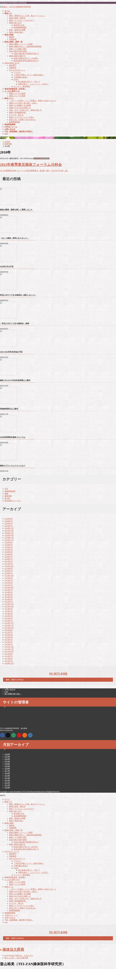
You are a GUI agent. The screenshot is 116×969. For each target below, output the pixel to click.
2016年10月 (9, 566)
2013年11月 (9, 604)
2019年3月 (9, 550)
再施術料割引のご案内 (9, 409)
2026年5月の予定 (7, 266)
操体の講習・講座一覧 (14, 830)
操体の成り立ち (15, 23)
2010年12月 (9, 663)
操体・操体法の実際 (17, 30)
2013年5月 (9, 616)
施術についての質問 (17, 93)
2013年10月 (9, 606)
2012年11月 (9, 625)
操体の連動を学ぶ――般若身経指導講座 (25, 46)
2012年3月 (9, 640)
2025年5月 (9, 526)
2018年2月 (9, 559)
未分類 (7, 498)
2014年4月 (9, 597)
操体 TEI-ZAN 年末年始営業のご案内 (15, 380)
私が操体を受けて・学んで (29, 82)
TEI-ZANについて (12, 852)
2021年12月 (9, 531)
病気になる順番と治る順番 (20, 105)
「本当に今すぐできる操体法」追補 (14, 323)
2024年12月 (9, 528)
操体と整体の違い (16, 32)
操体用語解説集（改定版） (15, 877)
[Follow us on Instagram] (30, 735)
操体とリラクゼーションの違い (21, 117)
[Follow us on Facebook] (2, 735)
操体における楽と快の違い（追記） (23, 103)
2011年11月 (9, 649)
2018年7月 (9, 557)
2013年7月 (9, 611)
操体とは (8, 802)
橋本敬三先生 (19, 25)
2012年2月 (9, 642)
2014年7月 (9, 590)
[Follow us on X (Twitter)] (8, 735)
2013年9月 (9, 609)
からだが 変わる (16, 115)
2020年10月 (9, 535)
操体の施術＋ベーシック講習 (21, 44)
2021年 (7, 761)
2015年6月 (9, 578)
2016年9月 (9, 569)
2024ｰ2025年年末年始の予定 (11, 352)
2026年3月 (9, 523)
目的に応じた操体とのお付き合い (22, 120)
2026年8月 (9, 519)
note (6, 922)
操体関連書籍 (10, 913)
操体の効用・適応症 (17, 18)
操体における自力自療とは (20, 108)
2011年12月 (9, 647)
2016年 (7, 773)
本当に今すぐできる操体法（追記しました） (18, 295)
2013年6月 (9, 614)
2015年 (7, 776)
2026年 (7, 754)
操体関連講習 (10, 491)
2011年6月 (9, 659)
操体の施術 (9, 823)
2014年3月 (9, 599)
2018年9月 (9, 552)
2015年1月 (9, 585)
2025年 (7, 757)
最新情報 (8, 496)
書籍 (6, 494)
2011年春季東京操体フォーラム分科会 (31, 164)
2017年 (7, 771)
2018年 (7, 769)
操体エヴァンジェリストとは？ (12, 466)
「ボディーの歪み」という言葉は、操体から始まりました (32, 101)
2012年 (7, 783)
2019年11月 (9, 540)
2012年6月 (9, 635)
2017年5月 (9, 561)
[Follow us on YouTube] (19, 735)
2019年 (7, 766)
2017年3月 (9, 564)
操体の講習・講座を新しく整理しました (16, 210)
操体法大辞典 (13, 949)
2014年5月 (9, 595)
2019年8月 (9, 542)
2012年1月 (9, 644)
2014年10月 (9, 587)
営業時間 (12, 39)
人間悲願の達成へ (21, 77)
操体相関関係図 (20, 27)
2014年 (7, 778)
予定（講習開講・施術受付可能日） (19, 920)
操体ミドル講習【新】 (18, 49)
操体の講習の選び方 (17, 56)
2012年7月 (9, 633)
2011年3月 (9, 661)
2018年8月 (9, 554)
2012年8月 (9, 630)
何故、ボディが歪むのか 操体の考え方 (25, 110)
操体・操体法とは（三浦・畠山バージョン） (27, 16)
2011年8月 (9, 654)
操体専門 (12, 65)
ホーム (7, 799)
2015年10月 (9, 576)
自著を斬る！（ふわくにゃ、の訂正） (33, 84)
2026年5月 (9, 521)
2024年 (7, 759)
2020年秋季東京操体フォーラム (12, 437)
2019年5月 (9, 547)
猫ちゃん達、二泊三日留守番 (16, 958)
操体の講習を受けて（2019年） (26, 58)
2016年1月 (9, 573)
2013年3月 (9, 618)
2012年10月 (9, 628)
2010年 (7, 787)
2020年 (7, 764)
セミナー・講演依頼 (22, 86)
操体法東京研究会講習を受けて (26, 61)
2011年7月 (9, 656)
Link (6, 692)
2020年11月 (9, 533)
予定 (6, 489)
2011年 (7, 785)
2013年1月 (9, 621)
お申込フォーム (11, 915)
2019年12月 (9, 538)
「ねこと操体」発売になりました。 (14, 238)
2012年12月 (9, 623)
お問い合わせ (10, 689)
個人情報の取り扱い (13, 694)
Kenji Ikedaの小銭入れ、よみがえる (19, 955)
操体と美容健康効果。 (18, 112)
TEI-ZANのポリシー (17, 70)
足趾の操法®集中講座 (18, 51)
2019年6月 (9, 545)
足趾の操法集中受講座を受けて (26, 54)
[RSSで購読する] (24, 735)
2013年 (7, 780)
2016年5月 (9, 571)
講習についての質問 (17, 96)
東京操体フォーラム (41, 158)
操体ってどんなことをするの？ (21, 20)
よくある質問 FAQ (12, 880)
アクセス (17, 72)
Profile (16, 79)
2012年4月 (9, 637)
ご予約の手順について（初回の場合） (29, 75)
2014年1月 (9, 602)
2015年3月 (9, 580)
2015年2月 (9, 583)
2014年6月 (9, 592)
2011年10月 (9, 651)
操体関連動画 (14, 122)
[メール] (13, 735)
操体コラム (9, 887)
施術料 (11, 37)
